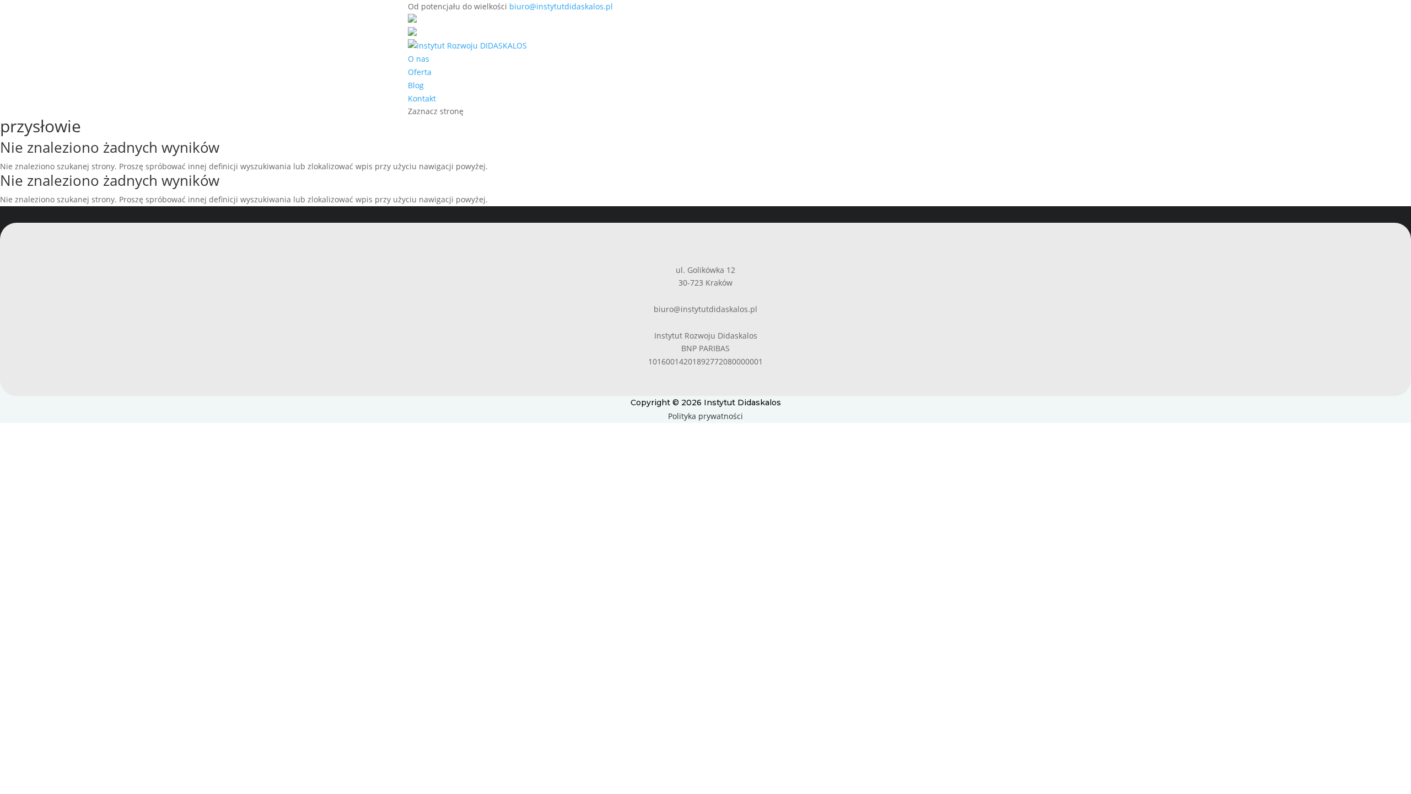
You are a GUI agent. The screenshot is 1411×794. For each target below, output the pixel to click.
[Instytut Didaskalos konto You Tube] (412, 33)
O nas (418, 58)
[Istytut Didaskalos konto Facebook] (412, 19)
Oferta (420, 72)
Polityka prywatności (705, 416)
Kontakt (422, 98)
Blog (416, 85)
